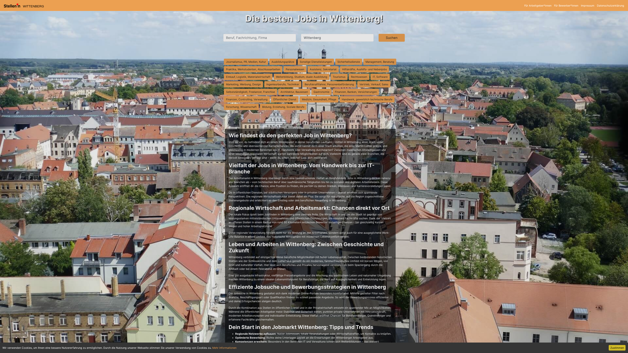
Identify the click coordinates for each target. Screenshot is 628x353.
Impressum (587, 5)
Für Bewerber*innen (566, 5)
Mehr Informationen (224, 347)
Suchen (392, 38)
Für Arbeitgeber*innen (537, 5)
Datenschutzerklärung (610, 5)
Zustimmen (617, 347)
